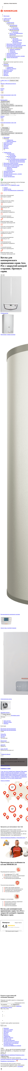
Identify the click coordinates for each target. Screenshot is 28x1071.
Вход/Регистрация (5, 101)
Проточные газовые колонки (14, 44)
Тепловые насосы (11, 54)
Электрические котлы (12, 53)
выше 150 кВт (4, 748)
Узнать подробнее (5, 765)
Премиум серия (7, 722)
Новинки (6, 723)
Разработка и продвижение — (8, 1061)
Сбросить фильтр (5, 754)
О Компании (10, 67)
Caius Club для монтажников (7, 105)
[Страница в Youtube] (4, 1016)
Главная (6, 187)
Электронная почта (20, 1002)
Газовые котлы (10, 22)
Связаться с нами (14, 80)
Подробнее (20, 1066)
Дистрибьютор (19, 105)
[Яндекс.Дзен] (6, 1020)
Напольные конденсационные (17, 42)
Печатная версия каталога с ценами (16, 56)
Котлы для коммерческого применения (16, 159)
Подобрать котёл (8, 175)
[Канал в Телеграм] (5, 1014)
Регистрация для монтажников (17, 113)
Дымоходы (12, 50)
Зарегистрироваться (5, 110)
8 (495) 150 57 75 (5, 80)
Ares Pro (3, 736)
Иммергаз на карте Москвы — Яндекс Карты (14, 930)
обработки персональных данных (11, 1006)
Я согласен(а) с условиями (11, 1006)
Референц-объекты (11, 68)
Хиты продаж (7, 720)
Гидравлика (13, 52)
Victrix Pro (3, 734)
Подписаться (16, 1004)
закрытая (3, 744)
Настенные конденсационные (17, 39)
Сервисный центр (5, 107)
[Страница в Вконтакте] (4, 1011)
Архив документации (12, 57)
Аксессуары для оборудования (14, 46)
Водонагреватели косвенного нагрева (16, 45)
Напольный (4, 740)
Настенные (15, 27)
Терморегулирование (15, 49)
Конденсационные (14, 29)
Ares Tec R (3, 735)
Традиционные (13, 25)
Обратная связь (4, 1056)
